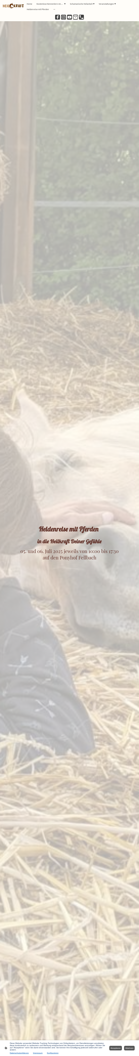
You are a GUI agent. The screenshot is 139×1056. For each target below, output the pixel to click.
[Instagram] (63, 17)
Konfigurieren (53, 1053)
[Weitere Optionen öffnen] (54, 9)
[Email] (75, 17)
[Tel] (81, 17)
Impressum (38, 1053)
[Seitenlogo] (13, 6)
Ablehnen (129, 1048)
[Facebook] (57, 17)
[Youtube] (69, 17)
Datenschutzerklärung (19, 1053)
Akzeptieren (115, 1048)
